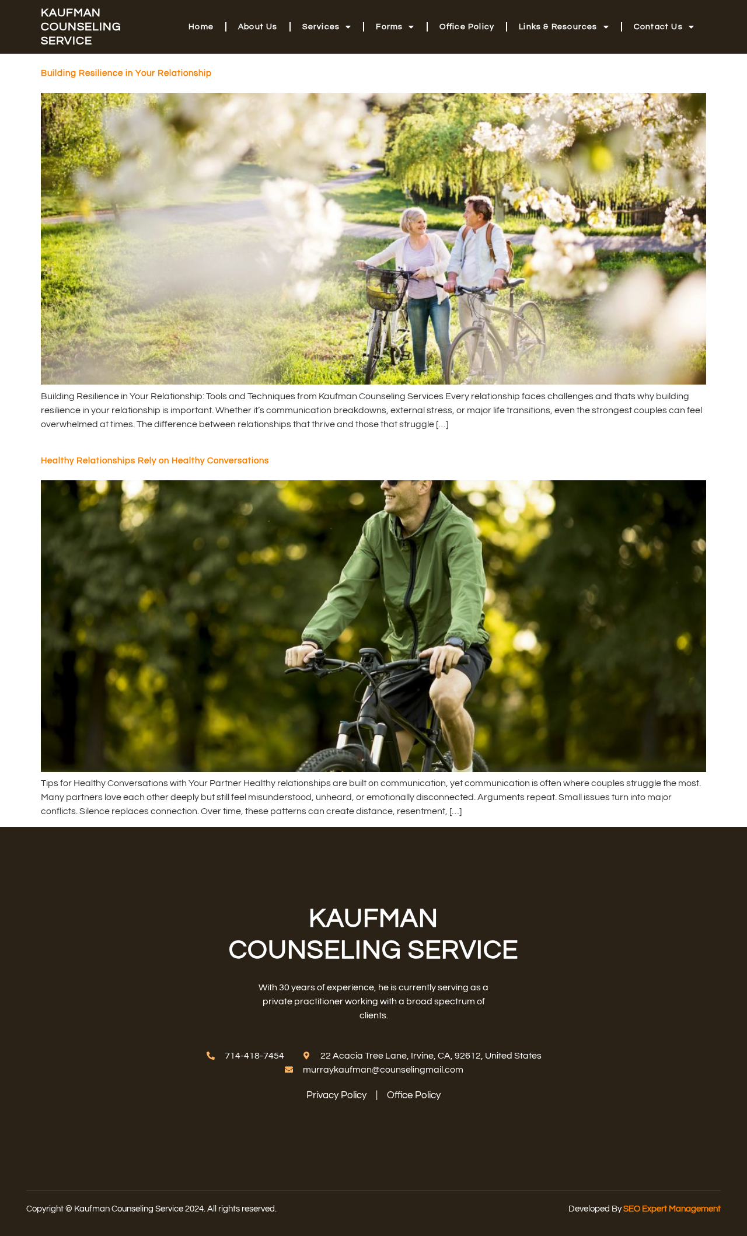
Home (201, 27)
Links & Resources (558, 27)
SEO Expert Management (672, 1208)
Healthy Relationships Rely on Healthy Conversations (155, 460)
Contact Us (658, 27)
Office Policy (467, 27)
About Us (258, 27)
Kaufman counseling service (81, 27)
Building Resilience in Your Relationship (126, 73)
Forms (389, 27)
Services (321, 27)
